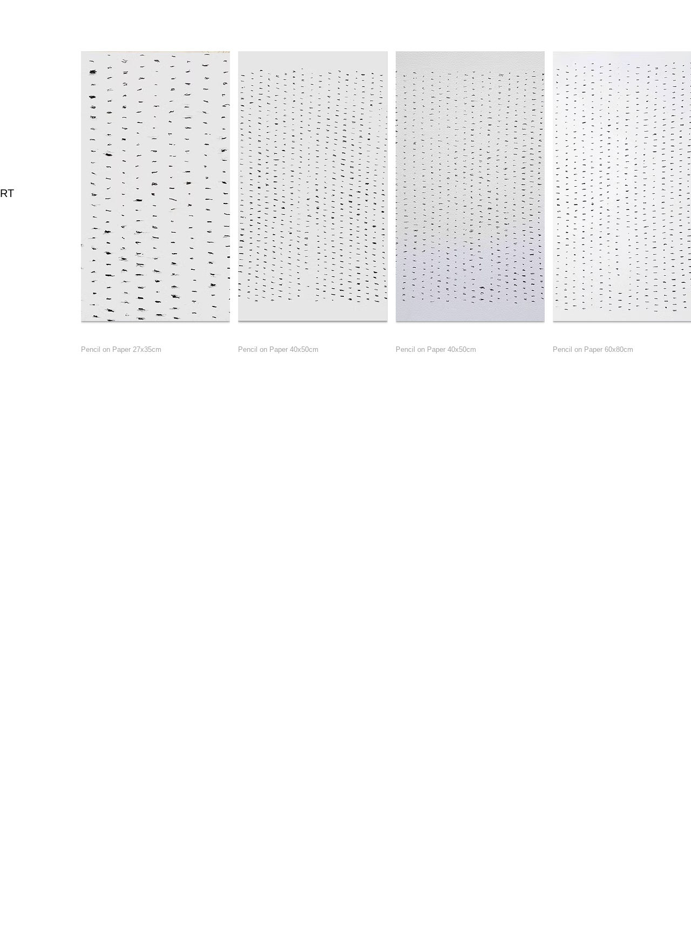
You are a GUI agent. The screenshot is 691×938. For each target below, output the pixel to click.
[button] (155, 207)
